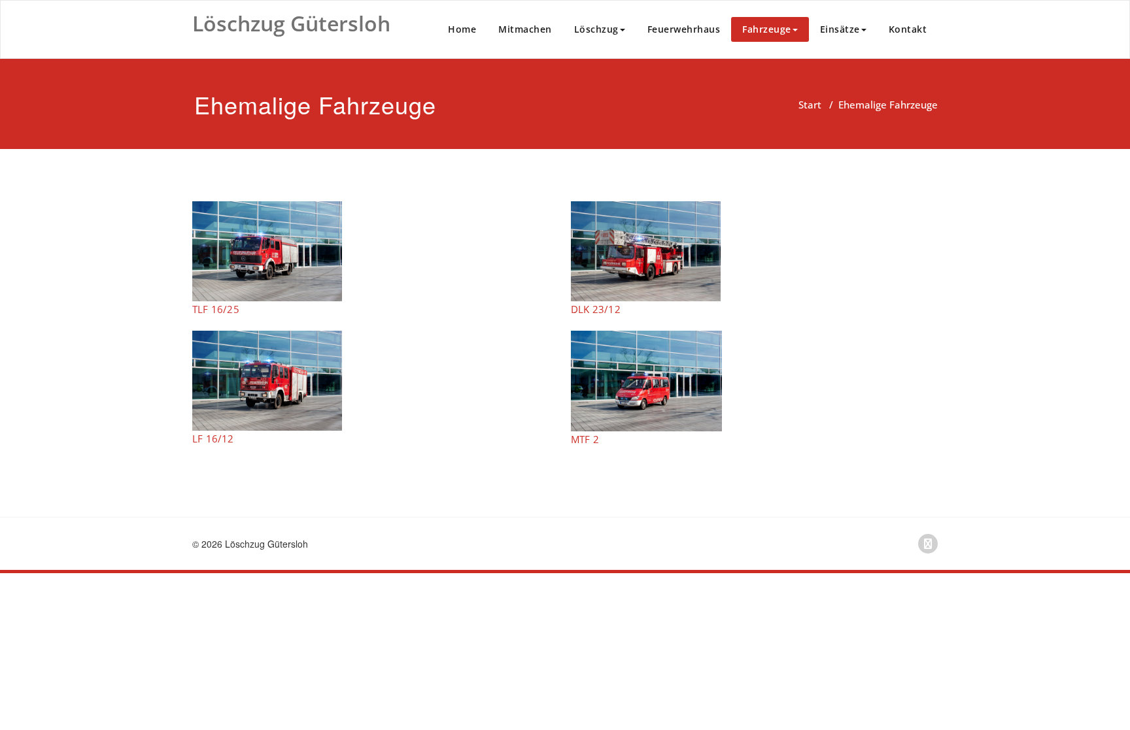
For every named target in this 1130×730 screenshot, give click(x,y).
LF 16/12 (213, 438)
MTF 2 (585, 439)
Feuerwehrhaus (684, 29)
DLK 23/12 (596, 309)
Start (809, 104)
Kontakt (908, 29)
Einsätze (840, 29)
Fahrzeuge (766, 29)
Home (462, 29)
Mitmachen (525, 29)
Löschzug (596, 29)
